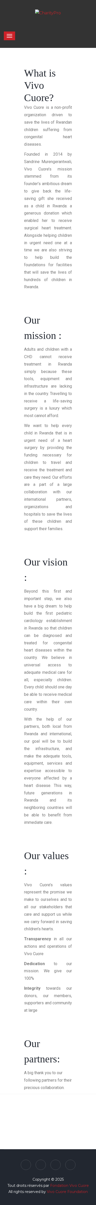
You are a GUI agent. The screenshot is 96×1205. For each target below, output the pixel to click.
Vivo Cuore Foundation (67, 1191)
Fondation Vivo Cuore (69, 1185)
